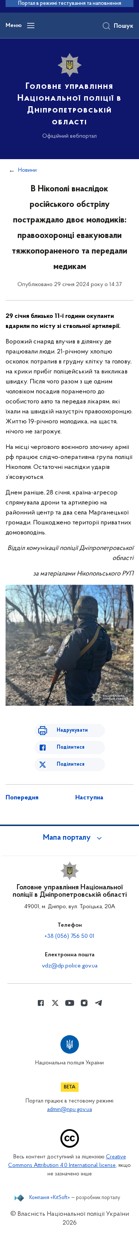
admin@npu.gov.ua (69, 1109)
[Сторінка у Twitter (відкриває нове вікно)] (55, 1003)
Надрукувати (72, 730)
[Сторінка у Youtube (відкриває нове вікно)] (69, 1003)
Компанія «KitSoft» (49, 1198)
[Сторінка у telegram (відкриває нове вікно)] (98, 1003)
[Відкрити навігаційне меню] (30, 25)
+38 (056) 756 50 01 (69, 936)
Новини (27, 170)
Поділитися (71, 747)
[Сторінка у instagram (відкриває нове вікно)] (84, 1003)
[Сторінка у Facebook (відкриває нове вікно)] (40, 1003)
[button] (70, 837)
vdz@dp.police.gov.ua (69, 966)
